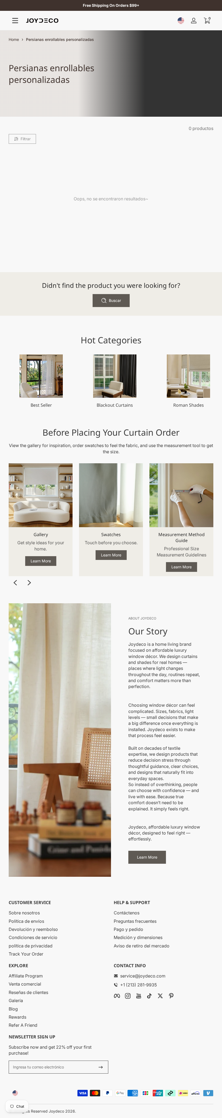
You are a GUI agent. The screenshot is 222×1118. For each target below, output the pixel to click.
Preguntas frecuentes (135, 921)
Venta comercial (25, 984)
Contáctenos (126, 912)
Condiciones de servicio (33, 937)
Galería (16, 1000)
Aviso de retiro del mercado (141, 945)
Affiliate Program (26, 976)
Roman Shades (188, 405)
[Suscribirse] (100, 1067)
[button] (180, 20)
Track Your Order (26, 954)
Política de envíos (26, 921)
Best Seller (41, 405)
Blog (13, 1009)
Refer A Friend (23, 1025)
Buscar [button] (115, 300)
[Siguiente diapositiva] (29, 582)
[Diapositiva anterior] (15, 582)
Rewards (17, 1017)
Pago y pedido (128, 929)
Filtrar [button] (26, 138)
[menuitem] (58, 913)
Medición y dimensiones (138, 937)
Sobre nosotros (24, 912)
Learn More (41, 561)
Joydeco (56, 1111)
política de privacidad (31, 945)
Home (14, 39)
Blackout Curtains (115, 405)
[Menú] (15, 20)
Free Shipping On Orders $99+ (111, 5)
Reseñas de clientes (28, 992)
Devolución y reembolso (33, 929)
